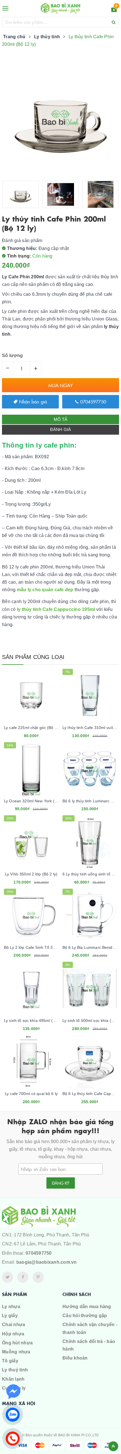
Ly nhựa (11, 1306)
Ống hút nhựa (17, 1342)
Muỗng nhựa (16, 1351)
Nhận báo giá (32, 401)
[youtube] (38, 1277)
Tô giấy (10, 1360)
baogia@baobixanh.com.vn (46, 1262)
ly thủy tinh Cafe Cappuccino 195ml (56, 609)
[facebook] (22, 1277)
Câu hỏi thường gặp (84, 1315)
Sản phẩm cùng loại (33, 657)
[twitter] (7, 1277)
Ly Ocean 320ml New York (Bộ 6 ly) (36, 801)
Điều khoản (75, 1358)
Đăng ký (60, 1183)
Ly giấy (10, 1315)
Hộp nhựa (13, 1333)
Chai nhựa (13, 1324)
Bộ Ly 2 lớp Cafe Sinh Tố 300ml (33, 947)
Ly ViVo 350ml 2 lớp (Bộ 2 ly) (31, 874)
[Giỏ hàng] (114, 10)
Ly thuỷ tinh (15, 1369)
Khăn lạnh (13, 1379)
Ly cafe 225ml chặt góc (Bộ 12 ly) (34, 727)
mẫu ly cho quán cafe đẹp (45, 589)
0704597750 (92, 401)
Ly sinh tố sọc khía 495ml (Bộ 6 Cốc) (37, 1020)
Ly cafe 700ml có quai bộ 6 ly (31, 1093)
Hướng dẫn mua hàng (86, 1306)
